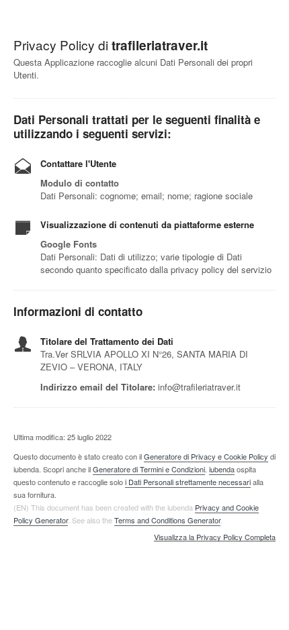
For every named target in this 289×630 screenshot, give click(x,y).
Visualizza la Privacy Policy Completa (215, 537)
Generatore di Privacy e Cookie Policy (206, 456)
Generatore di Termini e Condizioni (149, 469)
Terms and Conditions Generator (167, 520)
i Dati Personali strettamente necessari (188, 481)
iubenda (222, 469)
